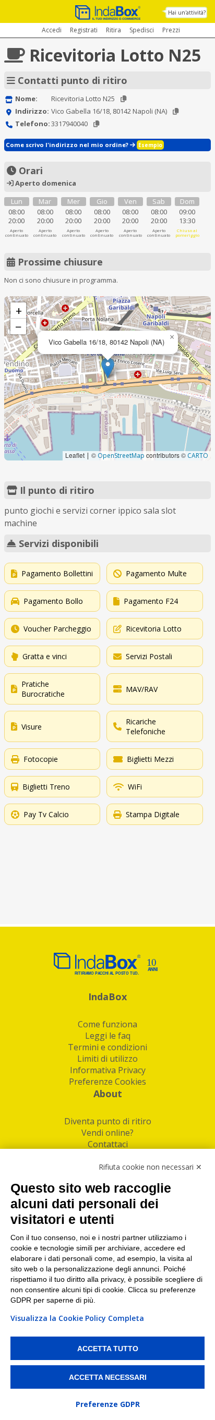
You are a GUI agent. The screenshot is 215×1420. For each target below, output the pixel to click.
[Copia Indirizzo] (175, 111)
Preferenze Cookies (107, 1081)
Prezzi (171, 30)
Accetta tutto (107, 1348)
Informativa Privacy (108, 1070)
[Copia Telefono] (96, 123)
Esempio (150, 145)
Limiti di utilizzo (107, 1058)
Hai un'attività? (187, 12)
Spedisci (141, 30)
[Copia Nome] (123, 98)
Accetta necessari (108, 1377)
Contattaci (108, 1144)
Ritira (113, 30)
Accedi (52, 30)
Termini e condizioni (107, 1047)
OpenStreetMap (121, 455)
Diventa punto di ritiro (107, 1121)
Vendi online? (107, 1132)
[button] (107, 368)
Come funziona (107, 1024)
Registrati (84, 30)
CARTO (197, 455)
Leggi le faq (107, 1035)
